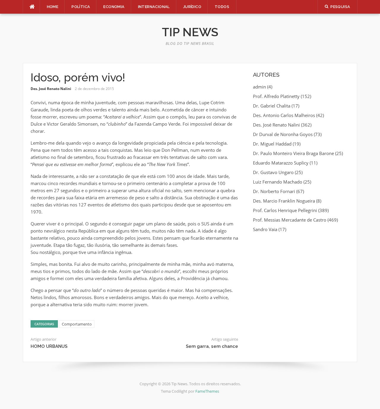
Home (52, 6)
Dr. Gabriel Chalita (271, 106)
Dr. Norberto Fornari (274, 191)
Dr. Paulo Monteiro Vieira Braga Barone (293, 153)
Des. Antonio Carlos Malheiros (284, 115)
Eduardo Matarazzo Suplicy (280, 163)
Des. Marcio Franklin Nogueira (284, 201)
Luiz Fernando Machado (277, 182)
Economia (113, 6)
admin (259, 87)
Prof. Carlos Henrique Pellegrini (285, 210)
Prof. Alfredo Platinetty (276, 96)
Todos (222, 6)
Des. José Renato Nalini (51, 88)
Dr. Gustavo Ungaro (273, 172)
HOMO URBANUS (49, 346)
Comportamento (77, 324)
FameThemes (207, 391)
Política (81, 6)
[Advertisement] (301, 280)
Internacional (154, 6)
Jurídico (192, 6)
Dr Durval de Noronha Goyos (283, 134)
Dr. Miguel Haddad (272, 144)
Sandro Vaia (265, 229)
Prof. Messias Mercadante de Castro (289, 220)
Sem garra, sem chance (212, 346)
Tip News (190, 32)
